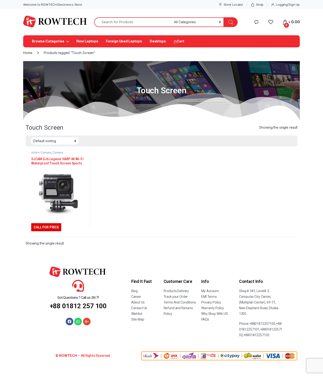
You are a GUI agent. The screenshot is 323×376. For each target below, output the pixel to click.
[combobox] (132, 22)
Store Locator (233, 4)
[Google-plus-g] (87, 321)
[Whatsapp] (78, 321)
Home (27, 53)
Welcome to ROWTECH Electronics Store (52, 4)
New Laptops (87, 41)
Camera (57, 152)
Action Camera (41, 152)
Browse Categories (48, 41)
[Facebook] (69, 321)
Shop (259, 4)
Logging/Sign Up (288, 4)
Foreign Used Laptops (124, 41)
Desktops (158, 41)
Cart (180, 41)
